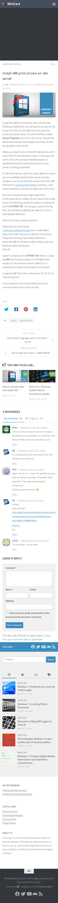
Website (10, 601)
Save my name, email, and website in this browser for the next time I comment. (27, 615)
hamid (15, 540)
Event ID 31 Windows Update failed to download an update (39, 390)
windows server (26, 320)
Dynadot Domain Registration (17, 794)
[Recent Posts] (9, 674)
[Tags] (49, 674)
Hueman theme (45, 886)
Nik (6, 84)
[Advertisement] (29, 30)
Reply (14, 444)
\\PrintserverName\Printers (16, 230)
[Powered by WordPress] (18, 887)
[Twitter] (38, 647)
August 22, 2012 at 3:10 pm (32, 469)
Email (33, 589)
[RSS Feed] (54, 647)
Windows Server (12, 64)
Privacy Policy (9, 823)
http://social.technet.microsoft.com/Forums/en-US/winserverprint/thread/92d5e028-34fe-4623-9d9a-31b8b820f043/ (34, 516)
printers (13, 320)
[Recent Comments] (35, 674)
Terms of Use (9, 819)
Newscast (22, 683)
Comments (14, 418)
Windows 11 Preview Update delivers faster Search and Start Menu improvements (36, 759)
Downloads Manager (12, 815)
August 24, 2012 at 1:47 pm (31, 500)
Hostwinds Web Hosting (14, 790)
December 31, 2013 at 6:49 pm (35, 540)
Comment (11, 568)
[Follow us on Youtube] (43, 647)
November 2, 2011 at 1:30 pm (34, 427)
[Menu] (54, 4)
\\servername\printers (25, 185)
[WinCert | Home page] (14, 4)
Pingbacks (35, 418)
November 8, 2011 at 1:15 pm (32, 450)
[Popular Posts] (22, 674)
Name (9, 589)
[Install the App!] (48, 647)
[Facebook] (33, 647)
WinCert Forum (10, 811)
